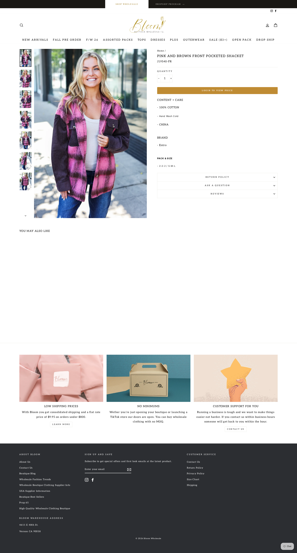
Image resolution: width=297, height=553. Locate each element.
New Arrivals (35, 39)
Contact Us (235, 429)
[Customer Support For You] (236, 378)
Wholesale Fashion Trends (35, 479)
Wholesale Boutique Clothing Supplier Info (44, 485)
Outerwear (194, 39)
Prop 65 (24, 502)
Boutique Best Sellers (31, 497)
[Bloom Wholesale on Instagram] (86, 480)
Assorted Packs (118, 39)
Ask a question (217, 185)
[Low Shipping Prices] (61, 378)
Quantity (165, 71)
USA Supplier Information (34, 491)
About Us (24, 462)
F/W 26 (92, 39)
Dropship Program (170, 4)
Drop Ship (265, 39)
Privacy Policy (196, 473)
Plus (174, 39)
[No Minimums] (148, 378)
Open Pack (242, 39)
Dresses (158, 39)
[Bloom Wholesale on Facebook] (93, 480)
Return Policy (217, 177)
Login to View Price (217, 90)
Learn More (61, 424)
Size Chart (193, 479)
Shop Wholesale (127, 4)
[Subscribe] (129, 469)
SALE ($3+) (218, 39)
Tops (142, 39)
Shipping (192, 485)
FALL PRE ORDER (67, 39)
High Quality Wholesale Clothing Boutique (44, 508)
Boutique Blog (27, 473)
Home (160, 50)
